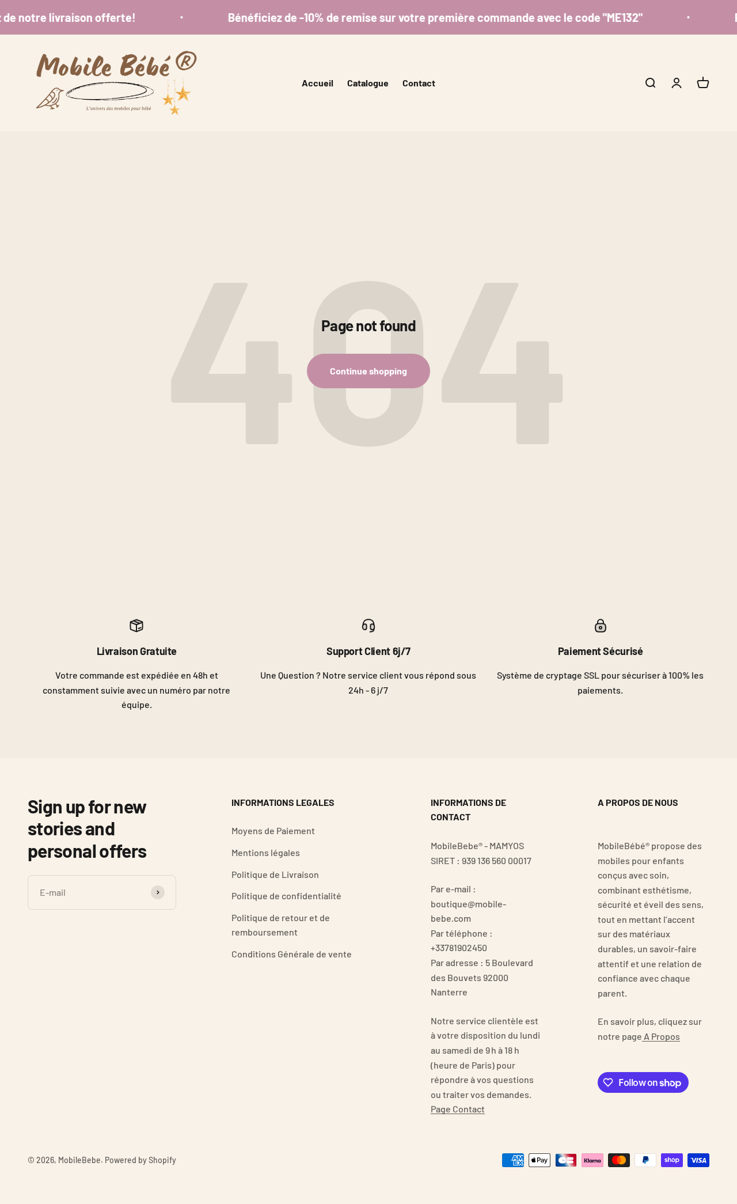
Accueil (317, 82)
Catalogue (368, 82)
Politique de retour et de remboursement (280, 925)
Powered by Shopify (140, 1160)
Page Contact (458, 1108)
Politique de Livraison (275, 874)
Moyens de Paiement (273, 830)
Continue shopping (368, 370)
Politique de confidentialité (286, 895)
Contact (418, 82)
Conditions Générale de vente (291, 953)
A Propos (661, 1036)
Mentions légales (265, 852)
